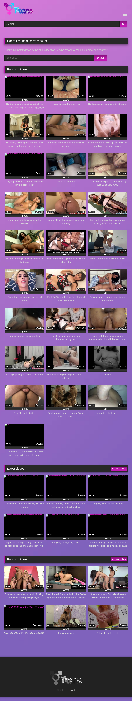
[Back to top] (122, 691)
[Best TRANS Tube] (66, 9)
